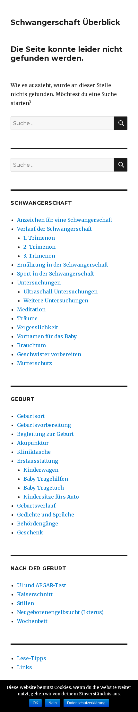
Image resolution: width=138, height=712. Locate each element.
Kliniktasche (34, 452)
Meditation (31, 309)
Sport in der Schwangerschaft (55, 273)
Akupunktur (33, 443)
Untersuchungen (39, 282)
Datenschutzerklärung (86, 703)
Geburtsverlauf (36, 505)
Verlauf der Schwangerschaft (54, 229)
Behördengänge (37, 523)
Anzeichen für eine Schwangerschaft (64, 220)
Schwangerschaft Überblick (65, 22)
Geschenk (30, 532)
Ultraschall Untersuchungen (60, 291)
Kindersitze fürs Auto (51, 496)
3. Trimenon (39, 255)
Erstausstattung (37, 461)
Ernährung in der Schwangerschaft (62, 264)
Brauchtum (31, 345)
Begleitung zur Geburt (45, 434)
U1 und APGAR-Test (41, 585)
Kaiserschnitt (35, 594)
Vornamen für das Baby (47, 336)
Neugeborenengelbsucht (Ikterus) (60, 612)
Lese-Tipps (31, 658)
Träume (27, 318)
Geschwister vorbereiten (49, 354)
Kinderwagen (40, 470)
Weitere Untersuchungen (55, 300)
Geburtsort (31, 416)
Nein (52, 703)
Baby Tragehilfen (45, 479)
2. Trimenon (39, 247)
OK (35, 703)
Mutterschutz (34, 363)
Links (24, 667)
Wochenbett (32, 621)
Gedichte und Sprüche (45, 514)
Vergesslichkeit (37, 327)
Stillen (25, 603)
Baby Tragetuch (43, 487)
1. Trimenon (39, 238)
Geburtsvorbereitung (44, 425)
